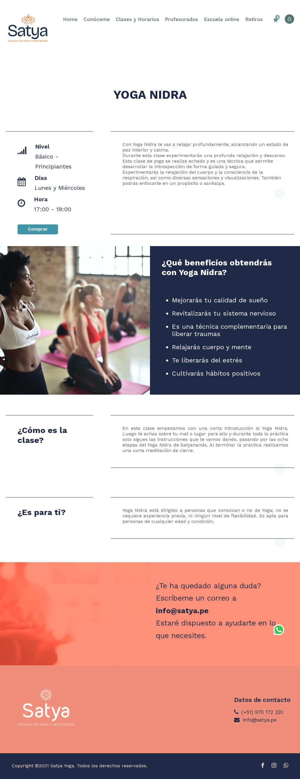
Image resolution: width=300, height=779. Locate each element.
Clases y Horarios (137, 19)
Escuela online (221, 19)
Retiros (254, 19)
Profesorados (181, 19)
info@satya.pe (182, 610)
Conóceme (96, 19)
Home (70, 19)
